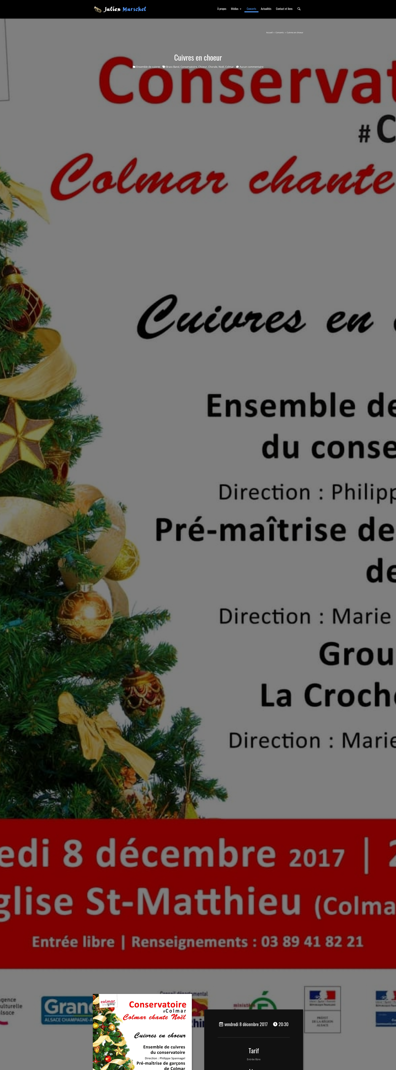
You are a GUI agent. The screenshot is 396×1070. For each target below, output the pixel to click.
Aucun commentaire (251, 66)
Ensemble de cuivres (148, 66)
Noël (221, 66)
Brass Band (172, 66)
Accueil (269, 32)
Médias (235, 8)
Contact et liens (284, 8)
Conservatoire (189, 66)
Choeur (202, 66)
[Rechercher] (299, 8)
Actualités (266, 8)
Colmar (229, 66)
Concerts (251, 8)
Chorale (212, 66)
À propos (221, 8)
